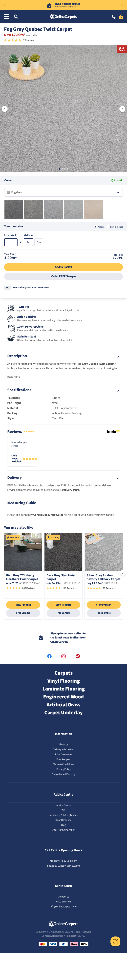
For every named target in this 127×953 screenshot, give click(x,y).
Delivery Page (70, 490)
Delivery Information (63, 749)
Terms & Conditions (63, 764)
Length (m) (10, 235)
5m (39, 242)
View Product (23, 605)
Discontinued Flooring (63, 774)
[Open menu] (7, 16)
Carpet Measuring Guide (48, 515)
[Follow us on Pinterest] (78, 656)
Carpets (63, 673)
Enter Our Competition (63, 830)
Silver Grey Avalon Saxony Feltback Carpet (103, 577)
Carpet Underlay (63, 712)
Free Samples (63, 759)
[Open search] (16, 17)
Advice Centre (63, 805)
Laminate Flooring (63, 689)
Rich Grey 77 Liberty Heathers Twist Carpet (22, 577)
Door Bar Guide (63, 820)
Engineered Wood (63, 697)
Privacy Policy (63, 769)
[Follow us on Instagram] (63, 656)
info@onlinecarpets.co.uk (63, 906)
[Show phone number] (114, 17)
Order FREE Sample (63, 276)
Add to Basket (63, 267)
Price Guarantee (63, 754)
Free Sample (23, 613)
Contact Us (63, 896)
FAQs (63, 810)
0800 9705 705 (63, 901)
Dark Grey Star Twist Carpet (61, 577)
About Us (63, 744)
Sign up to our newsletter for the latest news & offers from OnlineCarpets (68, 637)
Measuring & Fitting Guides (63, 815)
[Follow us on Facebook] (49, 656)
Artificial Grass (63, 705)
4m (28, 242)
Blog (63, 825)
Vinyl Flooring (63, 681)
